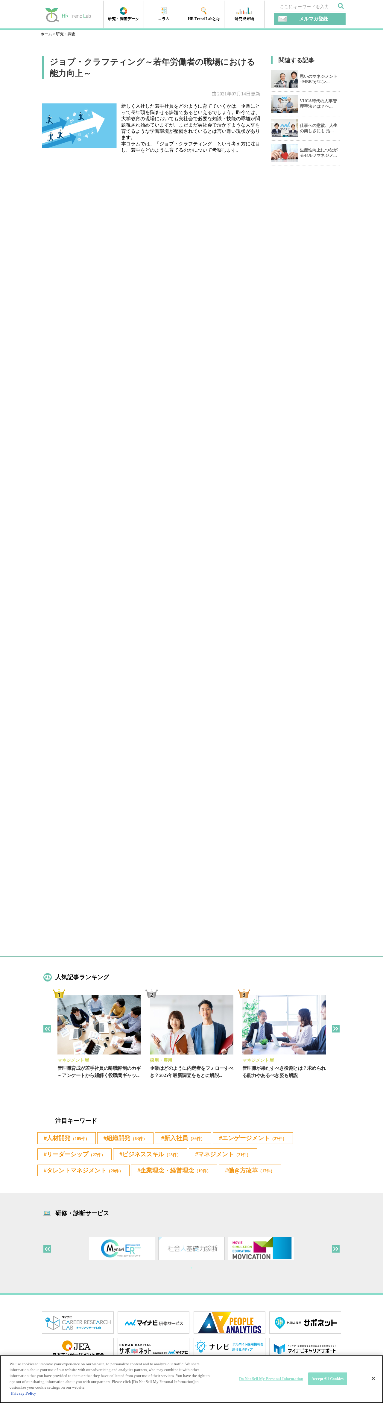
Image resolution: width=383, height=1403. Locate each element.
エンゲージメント (254, 1138)
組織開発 (127, 1138)
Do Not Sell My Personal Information (271, 1378)
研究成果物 (244, 18)
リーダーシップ (76, 1154)
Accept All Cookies (327, 1378)
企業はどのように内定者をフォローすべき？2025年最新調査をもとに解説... (191, 1072)
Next (336, 1028)
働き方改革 (251, 1170)
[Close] (373, 1378)
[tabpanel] (99, 1041)
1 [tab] (191, 1268)
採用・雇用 (161, 1060)
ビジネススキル (151, 1154)
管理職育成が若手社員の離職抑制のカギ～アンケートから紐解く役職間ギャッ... (99, 1072)
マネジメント (224, 1154)
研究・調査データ (123, 18)
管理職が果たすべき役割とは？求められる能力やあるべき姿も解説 (284, 1072)
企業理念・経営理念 (175, 1170)
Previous (47, 1028)
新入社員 (184, 1138)
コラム (164, 18)
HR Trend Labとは (204, 18)
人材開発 (68, 1138)
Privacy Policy (23, 1393)
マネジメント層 (73, 1060)
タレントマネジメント (85, 1170)
